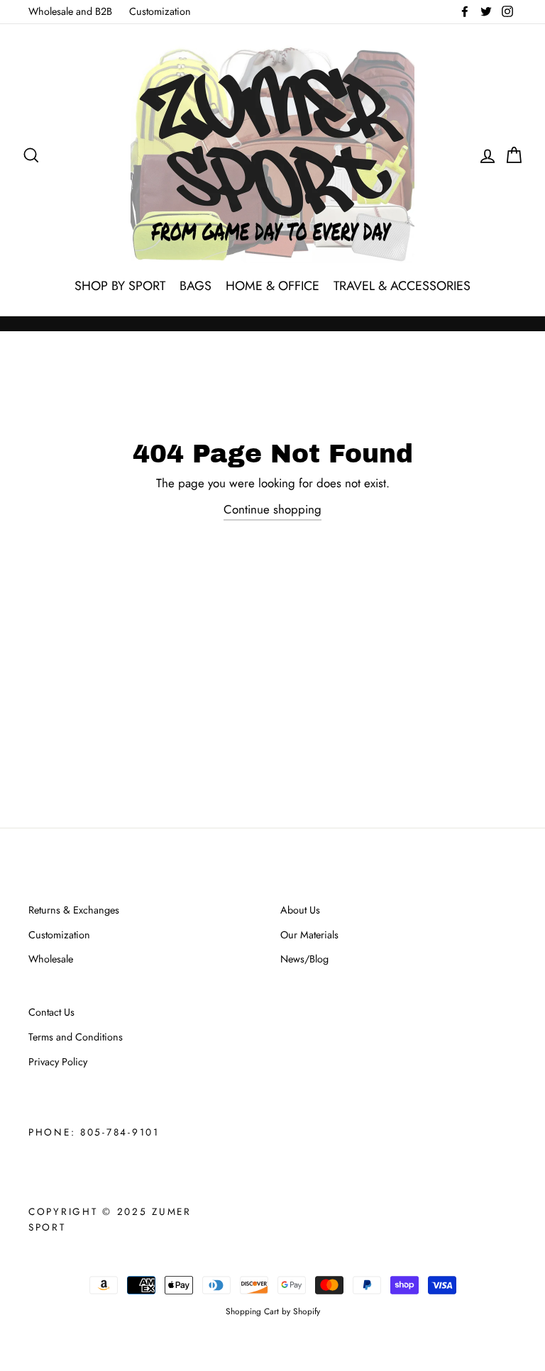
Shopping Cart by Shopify (273, 1311)
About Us (300, 910)
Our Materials (309, 935)
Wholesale (50, 959)
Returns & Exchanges (73, 910)
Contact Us (51, 1012)
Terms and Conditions (75, 1037)
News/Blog (304, 959)
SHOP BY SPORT (120, 286)
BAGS (195, 286)
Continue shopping (272, 509)
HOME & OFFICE (272, 286)
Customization (160, 11)
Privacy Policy (57, 1062)
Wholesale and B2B (70, 11)
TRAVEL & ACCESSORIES (402, 286)
